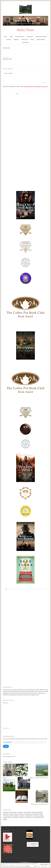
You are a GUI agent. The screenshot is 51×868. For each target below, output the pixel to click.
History (11, 814)
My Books (8, 39)
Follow (5, 746)
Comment (44, 82)
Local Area (22, 814)
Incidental (16, 814)
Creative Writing (27, 812)
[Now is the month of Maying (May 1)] (21, 770)
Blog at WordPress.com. (25, 862)
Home (5, 36)
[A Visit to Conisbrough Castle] (9, 785)
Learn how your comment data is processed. (36, 86)
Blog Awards (30, 36)
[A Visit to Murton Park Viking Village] (42, 796)
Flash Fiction (25, 39)
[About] (5, 778)
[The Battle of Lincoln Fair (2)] (24, 783)
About (11, 36)
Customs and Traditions (41, 36)
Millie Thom (25, 30)
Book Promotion (13, 812)
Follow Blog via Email (8, 736)
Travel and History (19, 36)
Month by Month (41, 39)
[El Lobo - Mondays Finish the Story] (39, 778)
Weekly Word (25, 42)
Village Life (22, 817)
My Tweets (5, 702)
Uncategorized (16, 817)
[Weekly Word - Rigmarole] (21, 796)
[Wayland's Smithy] (42, 770)
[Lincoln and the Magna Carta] (9, 770)
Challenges (16, 39)
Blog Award (5, 812)
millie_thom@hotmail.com (9, 756)
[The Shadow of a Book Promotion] (39, 804)
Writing (32, 39)
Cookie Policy (27, 866)
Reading (41, 814)
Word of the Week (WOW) (38, 817)
